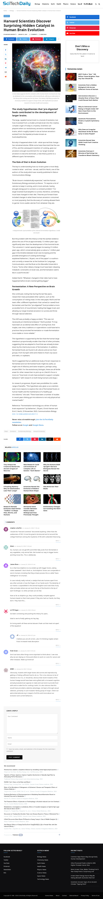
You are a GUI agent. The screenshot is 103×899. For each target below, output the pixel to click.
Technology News (43, 879)
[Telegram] (6, 67)
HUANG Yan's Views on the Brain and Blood (17, 782)
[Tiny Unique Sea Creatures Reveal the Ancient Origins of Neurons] (12, 457)
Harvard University (39, 431)
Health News (41, 866)
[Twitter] (6, 54)
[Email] (6, 72)
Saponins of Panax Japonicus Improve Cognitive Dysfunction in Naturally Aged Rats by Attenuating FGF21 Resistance (29, 776)
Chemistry (45, 4)
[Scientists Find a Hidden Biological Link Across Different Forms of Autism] (71, 87)
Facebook (7, 857)
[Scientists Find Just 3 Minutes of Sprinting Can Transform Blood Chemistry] (71, 153)
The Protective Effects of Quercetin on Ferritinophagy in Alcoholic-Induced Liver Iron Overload (31, 801)
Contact (64, 895)
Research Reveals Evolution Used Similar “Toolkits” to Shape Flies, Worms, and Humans (12, 511)
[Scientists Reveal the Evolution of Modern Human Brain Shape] (32, 479)
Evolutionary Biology (24, 431)
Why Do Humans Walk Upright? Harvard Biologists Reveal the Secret (51, 468)
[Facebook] (6, 50)
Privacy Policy (85, 895)
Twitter (6, 860)
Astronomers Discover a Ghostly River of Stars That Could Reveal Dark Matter (88, 98)
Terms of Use (95, 895)
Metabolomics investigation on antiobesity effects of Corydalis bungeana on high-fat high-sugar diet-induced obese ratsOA (31, 807)
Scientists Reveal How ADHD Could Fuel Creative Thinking (88, 142)
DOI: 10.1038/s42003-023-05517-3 (25, 414)
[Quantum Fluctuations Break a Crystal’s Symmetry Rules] (71, 121)
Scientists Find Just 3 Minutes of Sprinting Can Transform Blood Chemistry (88, 153)
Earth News (41, 863)
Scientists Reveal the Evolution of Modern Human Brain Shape (31, 489)
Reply (58, 541)
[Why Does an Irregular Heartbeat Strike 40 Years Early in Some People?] (71, 132)
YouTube (6, 863)
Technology (88, 4)
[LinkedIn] (6, 59)
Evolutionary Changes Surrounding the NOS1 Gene (52, 509)
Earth (53, 4)
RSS (5, 873)
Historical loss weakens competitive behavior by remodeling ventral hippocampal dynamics (30, 769)
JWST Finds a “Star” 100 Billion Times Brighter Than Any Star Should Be (88, 76)
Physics (65, 4)
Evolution (13, 431)
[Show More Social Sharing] (59, 39)
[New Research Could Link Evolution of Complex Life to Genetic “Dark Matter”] (32, 457)
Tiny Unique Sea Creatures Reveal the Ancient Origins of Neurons (12, 468)
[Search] (99, 4)
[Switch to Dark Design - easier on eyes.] (96, 4)
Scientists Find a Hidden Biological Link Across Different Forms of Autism (88, 87)
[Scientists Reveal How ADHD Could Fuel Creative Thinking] (71, 143)
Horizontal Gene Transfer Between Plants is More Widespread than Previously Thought (31, 511)
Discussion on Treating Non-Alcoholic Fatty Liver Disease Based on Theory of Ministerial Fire (31, 814)
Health (59, 4)
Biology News (41, 857)
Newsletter (7, 869)
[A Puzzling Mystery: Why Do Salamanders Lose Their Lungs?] (12, 479)
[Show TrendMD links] (59, 834)
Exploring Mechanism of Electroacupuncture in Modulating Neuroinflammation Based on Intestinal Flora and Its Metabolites (29, 795)
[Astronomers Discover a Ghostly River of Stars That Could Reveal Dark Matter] (71, 98)
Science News (41, 873)
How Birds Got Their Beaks (51, 488)
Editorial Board (73, 895)
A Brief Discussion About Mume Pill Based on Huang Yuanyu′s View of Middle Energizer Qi (30, 819)
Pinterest (7, 866)
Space (80, 4)
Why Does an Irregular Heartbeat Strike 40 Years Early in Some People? (88, 131)
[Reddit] (6, 76)
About (57, 895)
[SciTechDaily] (16, 4)
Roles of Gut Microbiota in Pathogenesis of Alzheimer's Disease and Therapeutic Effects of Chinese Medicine (30, 788)
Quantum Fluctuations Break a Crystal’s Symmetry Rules (88, 121)
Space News (41, 876)
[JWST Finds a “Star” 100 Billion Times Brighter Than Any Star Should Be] (71, 77)
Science (73, 4)
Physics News (41, 869)
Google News (38, 425)
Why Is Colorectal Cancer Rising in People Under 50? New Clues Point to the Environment (88, 110)
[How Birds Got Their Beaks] (52, 479)
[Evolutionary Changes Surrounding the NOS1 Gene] (52, 499)
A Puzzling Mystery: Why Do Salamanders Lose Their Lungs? (12, 489)
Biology (37, 4)
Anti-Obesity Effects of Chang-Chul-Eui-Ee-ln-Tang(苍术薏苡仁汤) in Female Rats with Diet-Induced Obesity (30, 825)
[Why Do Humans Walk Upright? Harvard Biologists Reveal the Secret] (52, 457)
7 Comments (33, 34)
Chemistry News (42, 860)
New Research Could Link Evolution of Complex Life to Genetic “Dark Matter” (32, 468)
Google (26, 425)
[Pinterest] (6, 63)
